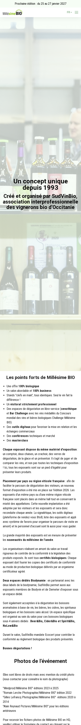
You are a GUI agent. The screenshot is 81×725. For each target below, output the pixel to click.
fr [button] (68, 12)
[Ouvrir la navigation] (76, 12)
